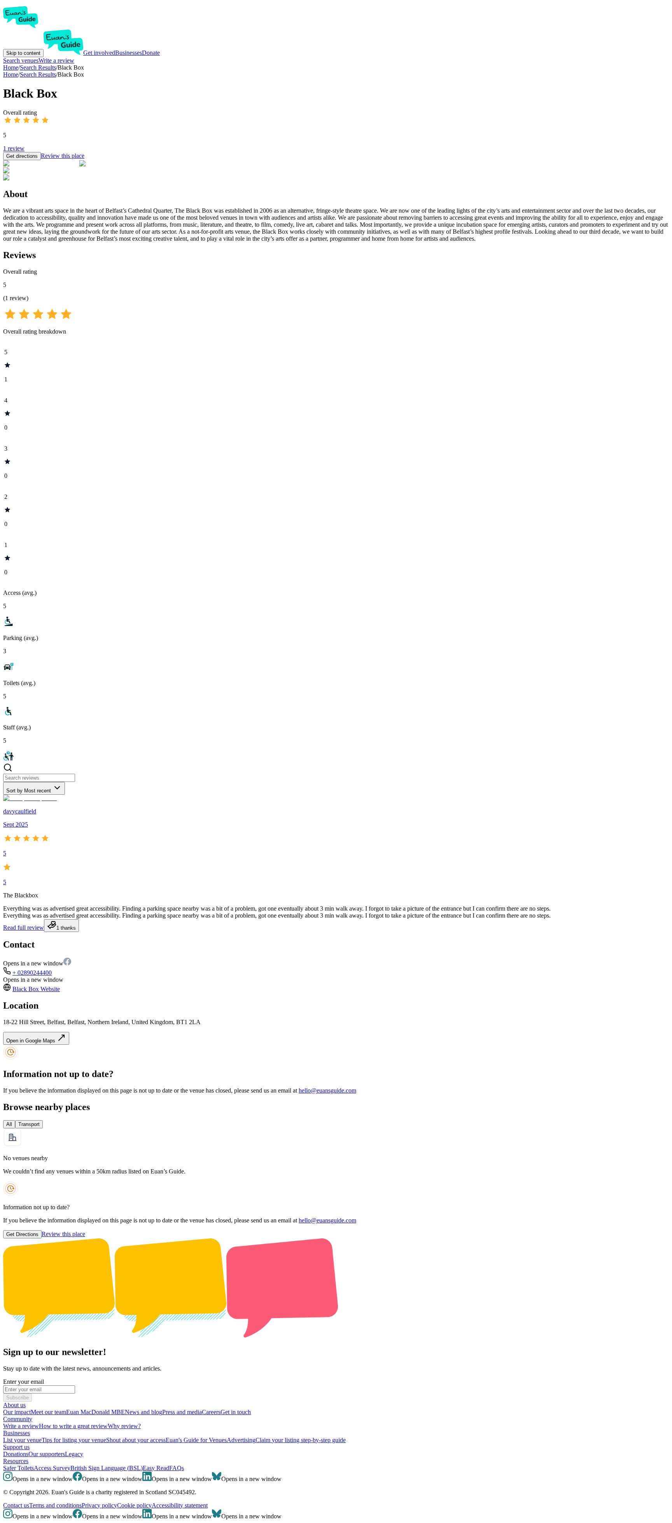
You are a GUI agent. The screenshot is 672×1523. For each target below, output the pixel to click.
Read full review (23, 927)
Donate (151, 52)
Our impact (17, 1412)
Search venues (20, 60)
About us (14, 1405)
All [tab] (9, 1124)
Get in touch (235, 1412)
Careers (211, 1412)
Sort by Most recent (28, 791)
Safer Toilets (18, 1468)
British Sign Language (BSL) (106, 1468)
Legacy (74, 1454)
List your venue (22, 1440)
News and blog (143, 1412)
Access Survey (52, 1468)
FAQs (176, 1468)
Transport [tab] (29, 1124)
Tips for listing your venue (74, 1440)
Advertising (241, 1440)
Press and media (182, 1412)
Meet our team (48, 1412)
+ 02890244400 (32, 972)
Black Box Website (36, 989)
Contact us (16, 1505)
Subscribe (17, 1398)
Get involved (99, 52)
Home (10, 74)
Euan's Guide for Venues (196, 1440)
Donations (15, 1454)
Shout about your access (136, 1440)
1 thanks (66, 928)
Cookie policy (134, 1505)
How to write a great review (73, 1426)
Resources (15, 1461)
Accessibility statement (180, 1505)
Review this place (62, 155)
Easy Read (156, 1468)
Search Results (38, 74)
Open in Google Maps (31, 1041)
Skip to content (23, 53)
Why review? (124, 1426)
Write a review (56, 60)
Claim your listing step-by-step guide (301, 1440)
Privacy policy (99, 1505)
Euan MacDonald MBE (95, 1412)
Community (17, 1419)
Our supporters (46, 1454)
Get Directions (22, 1234)
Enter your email (23, 1381)
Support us (16, 1447)
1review (13, 148)
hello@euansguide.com (327, 1090)
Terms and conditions (55, 1505)
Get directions (22, 156)
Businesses (128, 52)
